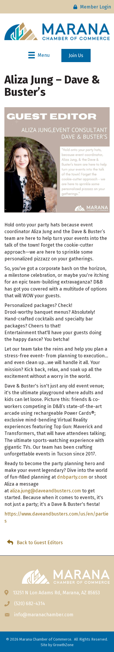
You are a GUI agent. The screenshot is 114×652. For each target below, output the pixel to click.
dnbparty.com (72, 477)
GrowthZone (63, 645)
